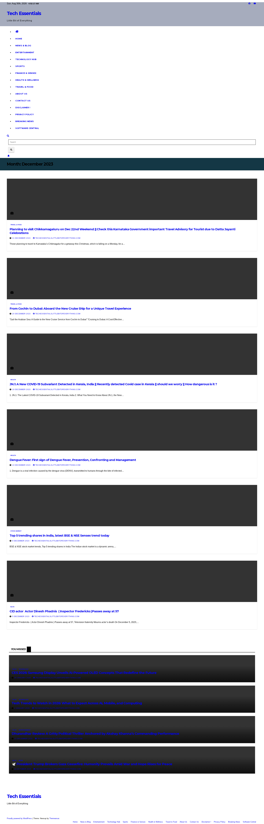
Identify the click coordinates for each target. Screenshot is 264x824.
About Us (21, 94)
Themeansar (54, 818)
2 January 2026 (22, 708)
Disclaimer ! (22, 107)
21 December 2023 (21, 238)
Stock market (15, 531)
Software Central (27, 128)
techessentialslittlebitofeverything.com (57, 238)
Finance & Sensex (25, 73)
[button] (8, 136)
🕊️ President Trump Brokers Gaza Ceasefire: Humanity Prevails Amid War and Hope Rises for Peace (92, 764)
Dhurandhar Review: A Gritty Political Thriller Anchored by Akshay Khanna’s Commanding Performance (95, 734)
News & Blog (23, 45)
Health (13, 379)
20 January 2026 (22, 678)
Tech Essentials (24, 13)
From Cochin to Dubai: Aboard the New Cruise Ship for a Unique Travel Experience (70, 308)
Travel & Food (24, 87)
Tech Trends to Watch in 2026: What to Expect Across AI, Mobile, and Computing (77, 703)
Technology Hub (25, 59)
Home (18, 38)
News (21, 760)
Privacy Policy (24, 114)
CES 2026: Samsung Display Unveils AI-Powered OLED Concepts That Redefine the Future (84, 673)
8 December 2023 (21, 541)
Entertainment (24, 52)
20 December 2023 (21, 314)
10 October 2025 (23, 769)
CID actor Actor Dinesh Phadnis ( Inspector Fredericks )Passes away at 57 (64, 611)
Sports (20, 66)
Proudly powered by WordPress (19, 818)
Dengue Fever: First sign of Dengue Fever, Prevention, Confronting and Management (73, 460)
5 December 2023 (21, 616)
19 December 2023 (21, 389)
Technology (24, 669)
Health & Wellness (27, 80)
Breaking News (24, 121)
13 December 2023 (21, 465)
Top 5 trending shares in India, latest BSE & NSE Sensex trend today (59, 535)
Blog (12, 606)
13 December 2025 (23, 739)
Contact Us (22, 100)
